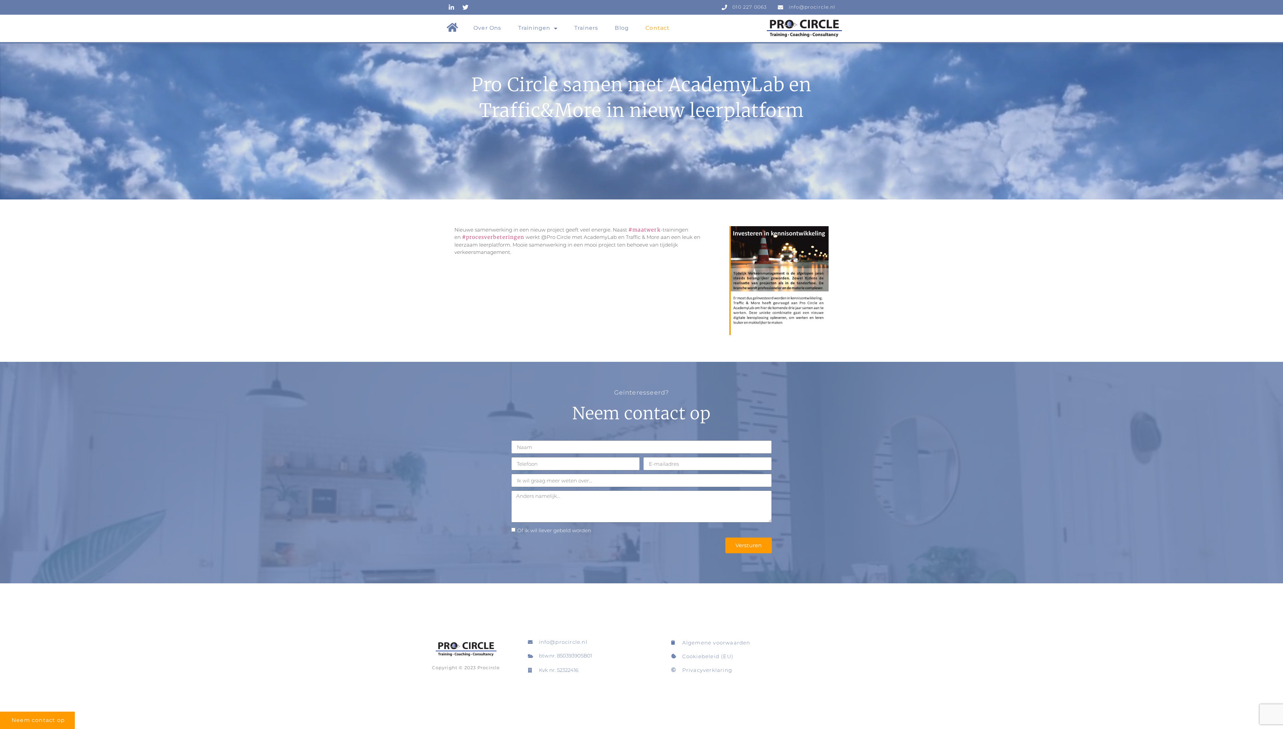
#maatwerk (644, 230)
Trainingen (534, 28)
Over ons (487, 28)
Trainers (586, 28)
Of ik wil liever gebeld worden (554, 530)
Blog (622, 28)
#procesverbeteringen (493, 237)
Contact (658, 28)
